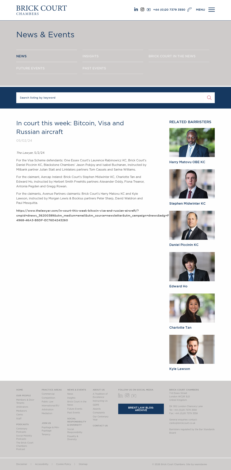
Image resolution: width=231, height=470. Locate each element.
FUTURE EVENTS (30, 68)
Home (19, 389)
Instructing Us (100, 401)
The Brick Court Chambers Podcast (24, 446)
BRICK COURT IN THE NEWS (172, 56)
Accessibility (41, 464)
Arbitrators (22, 407)
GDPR (96, 405)
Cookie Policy (63, 464)
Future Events (74, 409)
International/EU (50, 406)
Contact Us (100, 425)
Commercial (48, 394)
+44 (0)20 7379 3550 (169, 9)
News (70, 394)
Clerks (19, 415)
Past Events (73, 413)
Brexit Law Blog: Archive (141, 409)
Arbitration (47, 410)
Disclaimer (21, 464)
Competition (48, 398)
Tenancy (46, 434)
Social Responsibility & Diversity (76, 421)
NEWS (21, 56)
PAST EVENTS (94, 68)
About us (99, 389)
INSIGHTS (90, 56)
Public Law (47, 402)
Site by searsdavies (196, 464)
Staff (18, 419)
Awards (97, 409)
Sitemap (83, 464)
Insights (71, 398)
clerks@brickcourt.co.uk (182, 423)
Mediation (47, 413)
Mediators (21, 411)
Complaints (99, 413)
